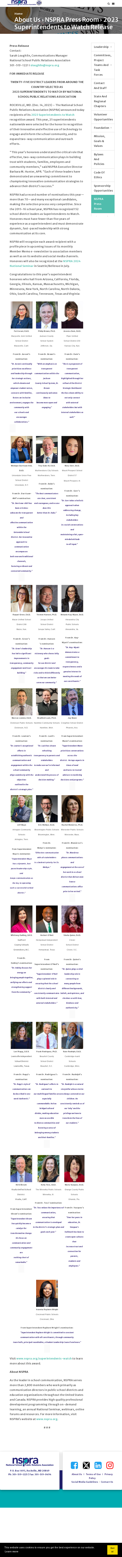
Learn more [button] (11, 1551)
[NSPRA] (24, 3)
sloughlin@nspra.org (44, 65)
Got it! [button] (113, 1550)
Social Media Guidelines (84, 1482)
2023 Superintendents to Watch (53, 114)
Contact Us (107, 1482)
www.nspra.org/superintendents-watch (44, 1358)
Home (18, 13)
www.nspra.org (47, 1419)
